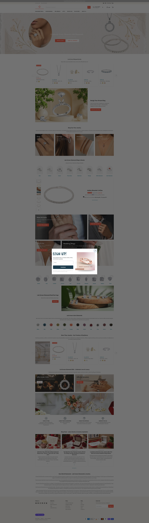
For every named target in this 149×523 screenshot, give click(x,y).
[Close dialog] (95, 250)
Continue (63, 267)
